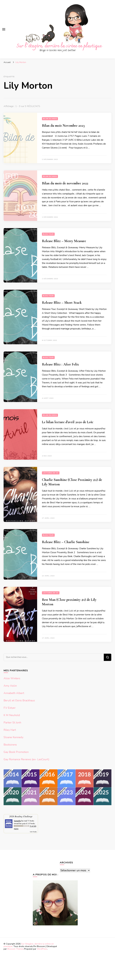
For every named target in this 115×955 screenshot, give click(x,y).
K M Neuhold (12, 715)
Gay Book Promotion (16, 752)
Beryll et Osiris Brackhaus (19, 700)
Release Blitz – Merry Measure (64, 241)
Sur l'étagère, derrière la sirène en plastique (29, 945)
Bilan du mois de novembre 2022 (65, 183)
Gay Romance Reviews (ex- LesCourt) (26, 759)
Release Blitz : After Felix (60, 364)
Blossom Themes (15, 948)
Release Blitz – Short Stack (62, 302)
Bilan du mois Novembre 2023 (63, 125)
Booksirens (10, 744)
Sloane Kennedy (13, 737)
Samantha (17, 820)
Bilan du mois (50, 119)
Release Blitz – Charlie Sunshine (65, 542)
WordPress (42, 948)
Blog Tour (48, 234)
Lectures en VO (50, 473)
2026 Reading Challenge (20, 816)
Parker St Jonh (12, 722)
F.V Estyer (10, 708)
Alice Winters (12, 678)
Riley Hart (10, 730)
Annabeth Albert (14, 693)
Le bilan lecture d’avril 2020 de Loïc (67, 422)
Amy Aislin (10, 686)
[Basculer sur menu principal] (3, 29)
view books (33, 832)
